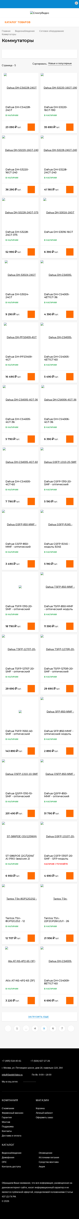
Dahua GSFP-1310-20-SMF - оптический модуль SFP (57, 484)
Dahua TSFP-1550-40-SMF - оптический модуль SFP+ (19, 733)
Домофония (8, 1157)
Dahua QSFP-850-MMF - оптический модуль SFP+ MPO (56, 796)
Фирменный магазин (12, 1113)
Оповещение (45, 1153)
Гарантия (7, 1117)
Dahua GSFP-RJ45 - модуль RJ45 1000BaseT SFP (56, 546)
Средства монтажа (49, 1162)
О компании (8, 1108)
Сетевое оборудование (51, 31)
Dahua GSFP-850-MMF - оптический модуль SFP (18, 546)
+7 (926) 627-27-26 (40, 1061)
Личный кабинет (44, 1113)
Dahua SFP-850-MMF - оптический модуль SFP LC (58, 733)
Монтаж (6, 1122)
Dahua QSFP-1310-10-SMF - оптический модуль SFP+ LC (19, 796)
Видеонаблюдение (25, 31)
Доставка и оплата (11, 1135)
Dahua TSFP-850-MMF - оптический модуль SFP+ (58, 609)
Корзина (40, 1108)
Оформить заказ (44, 1117)
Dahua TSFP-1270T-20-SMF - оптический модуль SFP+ (20, 671)
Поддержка (8, 1126)
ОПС (4, 1162)
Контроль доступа (11, 1166)
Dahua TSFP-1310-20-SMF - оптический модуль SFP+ (19, 609)
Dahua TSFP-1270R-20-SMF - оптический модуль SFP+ (58, 671)
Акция (42, 1166)
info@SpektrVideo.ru (12, 1074)
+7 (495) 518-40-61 (11, 1061)
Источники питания (49, 1157)
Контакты (7, 1131)
